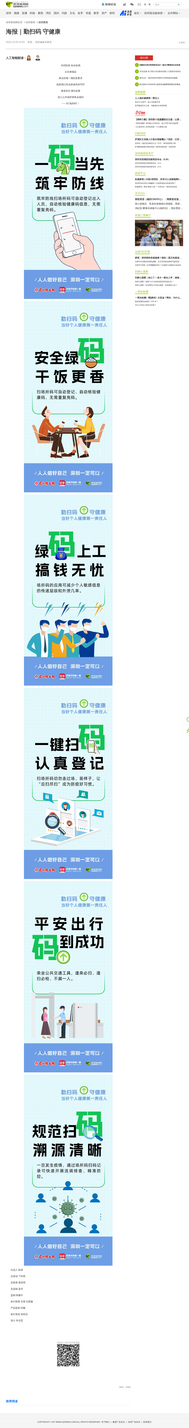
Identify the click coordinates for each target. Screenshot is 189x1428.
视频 (16, 13)
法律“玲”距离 (142, 251)
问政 (64, 13)
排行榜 (144, 57)
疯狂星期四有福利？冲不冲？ (146, 301)
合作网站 (173, 13)
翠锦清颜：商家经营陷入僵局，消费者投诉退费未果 (159, 208)
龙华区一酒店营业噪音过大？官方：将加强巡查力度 (155, 143)
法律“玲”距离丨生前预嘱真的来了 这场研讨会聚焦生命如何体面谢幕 (159, 265)
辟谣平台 (140, 173)
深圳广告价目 (134, 1422)
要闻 (40, 13)
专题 (88, 13)
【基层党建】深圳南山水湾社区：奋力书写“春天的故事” (157, 123)
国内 (56, 13)
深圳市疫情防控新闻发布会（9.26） (152, 159)
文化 (72, 13)
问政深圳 (140, 133)
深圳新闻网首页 (14, 22)
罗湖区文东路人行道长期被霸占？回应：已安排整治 (159, 139)
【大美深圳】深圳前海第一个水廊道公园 (151, 127)
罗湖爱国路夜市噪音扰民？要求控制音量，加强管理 (155, 147)
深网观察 (140, 92)
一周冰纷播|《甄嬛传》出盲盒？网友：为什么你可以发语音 (159, 297)
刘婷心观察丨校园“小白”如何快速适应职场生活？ (154, 282)
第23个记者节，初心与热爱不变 (147, 102)
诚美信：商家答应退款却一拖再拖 (152, 204)
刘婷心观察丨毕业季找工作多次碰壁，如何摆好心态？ (156, 285)
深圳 (8, 13)
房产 (104, 13)
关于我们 (105, 1422)
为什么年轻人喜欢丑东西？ (145, 305)
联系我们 (147, 1422)
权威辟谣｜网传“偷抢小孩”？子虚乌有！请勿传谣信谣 (156, 187)
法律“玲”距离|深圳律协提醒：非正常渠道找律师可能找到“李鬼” (159, 262)
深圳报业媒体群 (153, 13)
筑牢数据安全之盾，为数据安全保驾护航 (151, 106)
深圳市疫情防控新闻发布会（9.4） (148, 163)
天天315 (140, 193)
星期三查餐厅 (143, 215)
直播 (24, 13)
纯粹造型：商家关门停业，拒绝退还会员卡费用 (159, 199)
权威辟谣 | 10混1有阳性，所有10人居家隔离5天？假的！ (159, 179)
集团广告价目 (119, 1422)
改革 (80, 13)
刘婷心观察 (141, 271)
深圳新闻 (30, 22)
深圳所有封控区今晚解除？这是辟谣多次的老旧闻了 (155, 183)
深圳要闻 (43, 22)
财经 (112, 13)
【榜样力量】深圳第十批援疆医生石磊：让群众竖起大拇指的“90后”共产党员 (159, 119)
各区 (136, 13)
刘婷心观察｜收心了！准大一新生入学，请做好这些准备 (159, 277)
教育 (96, 13)
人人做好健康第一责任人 (147, 98)
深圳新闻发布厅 (144, 153)
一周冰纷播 (141, 291)
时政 (32, 13)
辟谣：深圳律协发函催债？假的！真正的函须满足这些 (159, 257)
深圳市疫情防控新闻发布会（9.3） (148, 167)
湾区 (48, 13)
